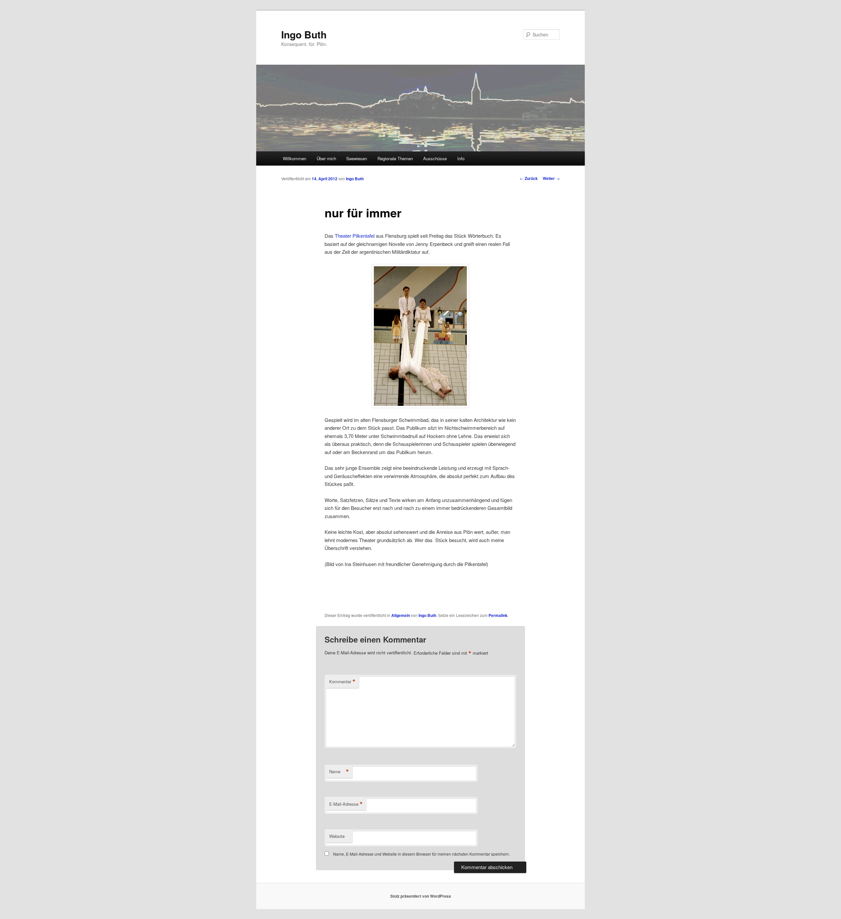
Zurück (529, 178)
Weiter (551, 178)
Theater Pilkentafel (355, 235)
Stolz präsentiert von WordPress (420, 896)
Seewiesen (356, 158)
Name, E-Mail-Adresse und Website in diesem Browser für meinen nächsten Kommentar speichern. (421, 854)
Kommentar (342, 681)
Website (337, 836)
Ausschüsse (435, 158)
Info (461, 158)
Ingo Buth (304, 34)
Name (339, 771)
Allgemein (400, 615)
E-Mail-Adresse (346, 804)
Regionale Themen (395, 158)
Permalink (498, 615)
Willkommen (294, 158)
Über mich (326, 158)
